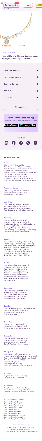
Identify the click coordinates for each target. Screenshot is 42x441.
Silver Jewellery (26, 208)
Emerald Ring (25, 247)
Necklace (7, 263)
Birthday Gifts (8, 171)
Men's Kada (20, 378)
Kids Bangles (31, 308)
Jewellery (8, 202)
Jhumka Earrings (19, 224)
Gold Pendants (9, 338)
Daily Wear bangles (10, 310)
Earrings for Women (23, 388)
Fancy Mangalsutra (10, 358)
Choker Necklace (21, 269)
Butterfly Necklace (10, 276)
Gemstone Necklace (21, 267)
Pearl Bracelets (20, 292)
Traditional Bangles (10, 314)
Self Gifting (17, 190)
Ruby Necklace (9, 269)
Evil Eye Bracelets (10, 294)
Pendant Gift (8, 178)
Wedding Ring (30, 245)
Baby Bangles (19, 312)
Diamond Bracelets (21, 290)
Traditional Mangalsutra (12, 362)
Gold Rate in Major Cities (14, 399)
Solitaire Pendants (10, 340)
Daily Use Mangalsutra (11, 365)
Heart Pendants (23, 344)
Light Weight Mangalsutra (12, 364)
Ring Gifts (7, 180)
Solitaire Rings (9, 244)
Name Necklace (9, 275)
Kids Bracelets (9, 292)
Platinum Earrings (22, 222)
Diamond (11, 204)
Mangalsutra (9, 352)
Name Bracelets (21, 296)
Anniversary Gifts (20, 171)
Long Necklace (25, 273)
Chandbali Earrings (24, 228)
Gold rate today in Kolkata (13, 417)
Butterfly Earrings (23, 231)
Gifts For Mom (8, 174)
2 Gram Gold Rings (10, 255)
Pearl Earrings (18, 226)
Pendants (8, 336)
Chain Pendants (9, 342)
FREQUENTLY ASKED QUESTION (29, 431)
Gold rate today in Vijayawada (14, 415)
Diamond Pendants (21, 338)
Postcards (26, 190)
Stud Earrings (8, 226)
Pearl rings (28, 251)
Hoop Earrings (30, 224)
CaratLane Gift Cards (25, 169)
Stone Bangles (9, 312)
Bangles (7, 306)
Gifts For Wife (22, 176)
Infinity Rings (18, 251)
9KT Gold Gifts (16, 180)
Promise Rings (8, 253)
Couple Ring (21, 245)
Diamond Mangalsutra (24, 354)
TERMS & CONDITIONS (28, 427)
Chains (17, 208)
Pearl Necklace (9, 271)
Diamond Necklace (21, 265)
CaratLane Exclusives (12, 188)
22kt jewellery (9, 206)
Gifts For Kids (19, 172)
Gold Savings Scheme (20, 192)
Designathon (18, 194)
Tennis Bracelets (22, 294)
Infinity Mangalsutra (26, 365)
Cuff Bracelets (20, 298)
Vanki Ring (7, 247)
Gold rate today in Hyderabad (14, 404)
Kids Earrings (8, 224)
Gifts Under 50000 (10, 169)
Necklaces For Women (11, 273)
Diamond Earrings (20, 220)
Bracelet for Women (10, 390)
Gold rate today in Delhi (12, 409)
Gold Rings (18, 242)
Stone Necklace (21, 275)
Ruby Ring (15, 247)
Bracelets (8, 288)
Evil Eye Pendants (23, 340)
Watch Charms (9, 208)
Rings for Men (9, 376)
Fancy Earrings (21, 230)
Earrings (7, 218)
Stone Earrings (31, 230)
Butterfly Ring (8, 251)
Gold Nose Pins (18, 324)
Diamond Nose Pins (10, 326)
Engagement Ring (10, 245)
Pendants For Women (11, 392)
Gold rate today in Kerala (12, 411)
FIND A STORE (22, 107)
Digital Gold (8, 192)
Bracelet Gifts (18, 178)
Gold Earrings (8, 220)
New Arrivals (8, 190)
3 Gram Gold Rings (21, 253)
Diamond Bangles (20, 308)
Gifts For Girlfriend (20, 174)
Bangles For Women (25, 390)
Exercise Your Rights (16, 429)
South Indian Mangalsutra (27, 356)
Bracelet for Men (9, 378)
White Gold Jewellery (26, 210)
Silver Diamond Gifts (29, 180)
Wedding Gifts (28, 178)
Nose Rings (8, 324)
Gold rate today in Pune (12, 413)
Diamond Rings (9, 242)
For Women (8, 385)
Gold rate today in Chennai (13, 402)
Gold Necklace (9, 265)
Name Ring (7, 249)
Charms (24, 206)
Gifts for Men (8, 165)
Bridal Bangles (23, 310)
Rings (6, 239)
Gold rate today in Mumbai (13, 407)
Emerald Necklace (22, 278)
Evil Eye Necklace (21, 271)
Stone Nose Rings (24, 328)
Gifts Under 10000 (10, 167)
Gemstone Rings (20, 244)
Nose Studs (22, 326)
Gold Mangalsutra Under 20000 (14, 360)
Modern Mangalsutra (11, 356)
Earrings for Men (20, 376)
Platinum (18, 206)
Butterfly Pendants (10, 344)
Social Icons (11, 127)
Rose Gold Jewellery (11, 210)
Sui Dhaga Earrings (10, 228)
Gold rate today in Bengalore (14, 406)
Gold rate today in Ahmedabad (14, 419)
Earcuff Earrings (9, 230)
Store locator (8, 194)
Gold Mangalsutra (10, 354)
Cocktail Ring (17, 249)
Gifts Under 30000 (24, 167)
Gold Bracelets (9, 290)
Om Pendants (20, 342)
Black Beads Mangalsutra (26, 358)
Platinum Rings (28, 242)
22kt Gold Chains (9, 280)
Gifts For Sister (30, 172)
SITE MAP (9, 427)
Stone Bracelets (9, 298)
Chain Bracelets (9, 296)
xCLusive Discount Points (12, 431)
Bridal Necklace (23, 276)
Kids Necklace (9, 267)
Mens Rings (31, 244)
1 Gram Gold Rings (24, 255)
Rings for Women (9, 388)
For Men (7, 373)
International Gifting (10, 176)
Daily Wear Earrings (10, 231)
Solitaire (18, 204)
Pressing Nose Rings (11, 328)
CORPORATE (27, 429)
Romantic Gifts (9, 172)
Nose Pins (8, 322)
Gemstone (26, 204)
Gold (5, 204)
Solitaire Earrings (9, 222)
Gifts (6, 163)
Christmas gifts (19, 165)
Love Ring (26, 249)
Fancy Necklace (9, 278)
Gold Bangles (8, 308)
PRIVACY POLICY (17, 427)
